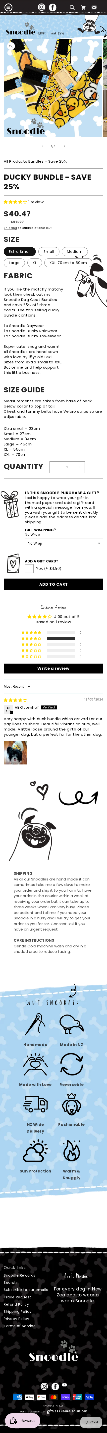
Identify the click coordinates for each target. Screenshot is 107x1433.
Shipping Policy (18, 1311)
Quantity (23, 466)
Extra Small (20, 251)
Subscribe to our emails (26, 1289)
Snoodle (49, 1405)
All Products (15, 161)
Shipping (10, 228)
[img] (15, 700)
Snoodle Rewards (19, 1275)
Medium (75, 251)
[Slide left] (42, 146)
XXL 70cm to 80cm (68, 262)
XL (35, 262)
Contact (59, 923)
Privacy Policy (16, 1318)
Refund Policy (16, 1304)
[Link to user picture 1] (16, 753)
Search (10, 1282)
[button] (8, 7)
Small (49, 251)
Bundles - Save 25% (47, 161)
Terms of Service (20, 1325)
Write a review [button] (53, 668)
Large (14, 262)
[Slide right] (64, 146)
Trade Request (17, 1297)
